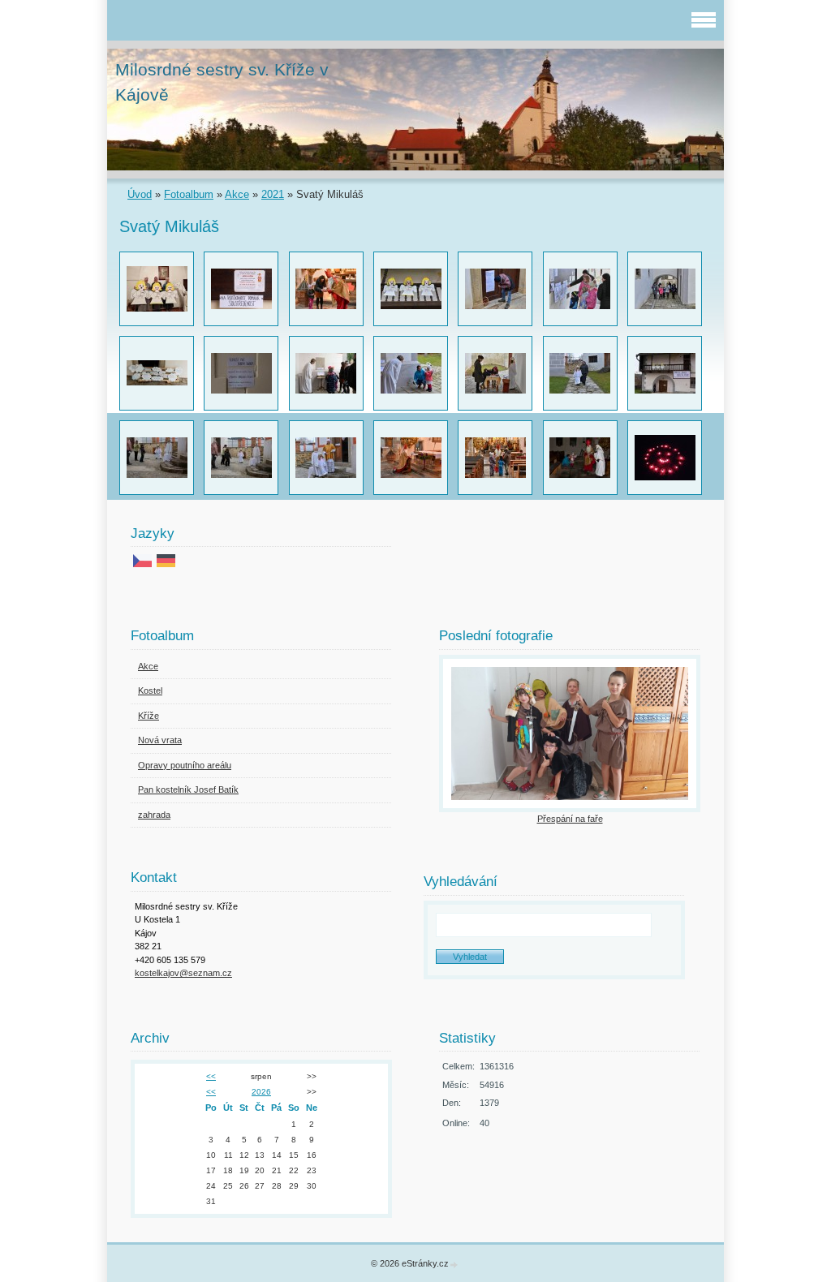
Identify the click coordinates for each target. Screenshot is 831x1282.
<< (211, 1076)
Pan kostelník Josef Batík (188, 789)
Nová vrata (160, 740)
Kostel (150, 690)
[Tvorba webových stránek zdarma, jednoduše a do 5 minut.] (454, 1264)
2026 (261, 1091)
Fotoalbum (188, 194)
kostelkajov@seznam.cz (183, 973)
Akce (237, 194)
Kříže (148, 716)
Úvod (139, 194)
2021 (272, 194)
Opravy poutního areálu (184, 765)
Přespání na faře (570, 819)
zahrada (154, 815)
